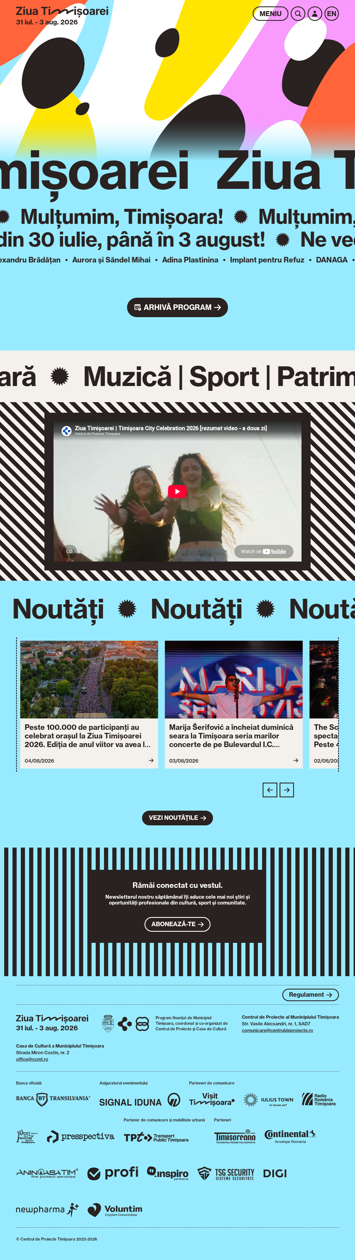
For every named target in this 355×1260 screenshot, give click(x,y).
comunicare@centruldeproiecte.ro (277, 1030)
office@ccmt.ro (32, 1059)
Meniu (271, 13)
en (331, 13)
